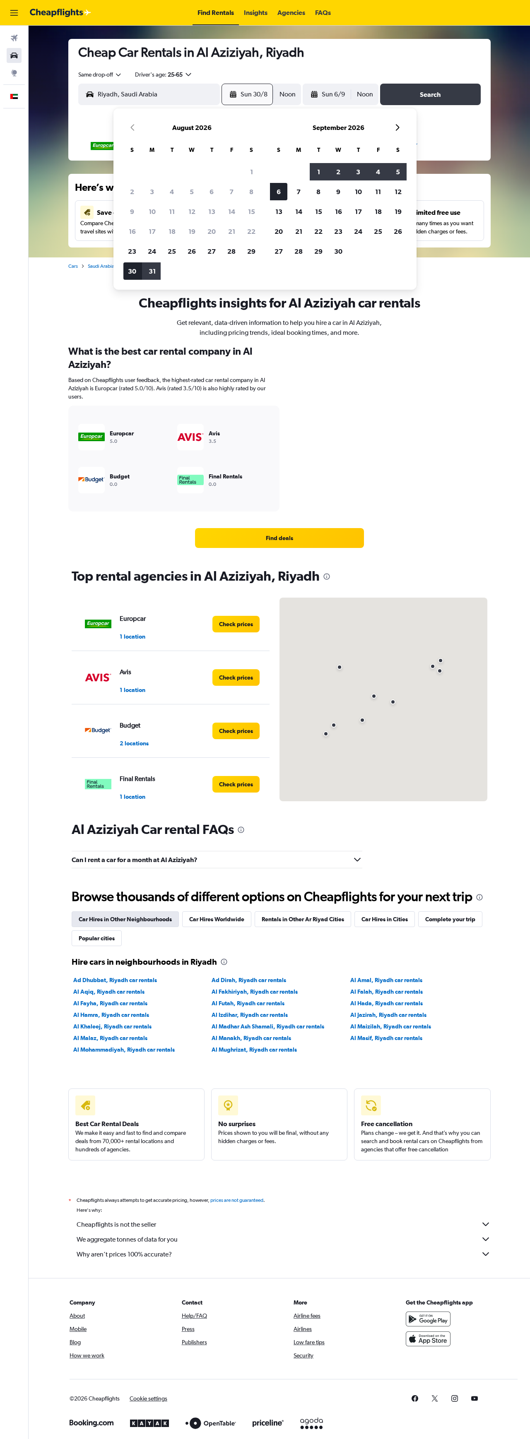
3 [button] (152, 191)
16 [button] (132, 231)
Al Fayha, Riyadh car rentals (110, 1003)
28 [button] (231, 251)
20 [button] (211, 231)
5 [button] (192, 191)
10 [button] (152, 211)
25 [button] (172, 251)
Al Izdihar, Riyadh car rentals (250, 1014)
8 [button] (251, 191)
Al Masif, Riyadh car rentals (386, 1038)
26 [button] (192, 251)
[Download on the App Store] (428, 1338)
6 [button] (212, 191)
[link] (279, 538)
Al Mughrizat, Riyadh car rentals (254, 1049)
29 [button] (251, 251)
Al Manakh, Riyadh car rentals (251, 1038)
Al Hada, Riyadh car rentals (386, 1003)
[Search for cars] (14, 55)
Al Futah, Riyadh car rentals (248, 1003)
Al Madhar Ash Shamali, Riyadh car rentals (268, 1026)
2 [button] (132, 191)
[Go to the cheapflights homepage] (60, 13)
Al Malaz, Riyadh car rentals (110, 1038)
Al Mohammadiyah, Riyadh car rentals (124, 1049)
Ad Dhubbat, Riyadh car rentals (115, 980)
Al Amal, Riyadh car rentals (386, 980)
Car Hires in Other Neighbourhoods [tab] (125, 919)
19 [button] (191, 231)
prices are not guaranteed (236, 1200)
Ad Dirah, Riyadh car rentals (249, 980)
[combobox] (100, 74)
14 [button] (231, 211)
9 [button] (132, 211)
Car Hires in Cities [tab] (384, 919)
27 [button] (211, 251)
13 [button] (211, 211)
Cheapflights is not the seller (116, 1224)
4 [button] (172, 191)
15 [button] (251, 211)
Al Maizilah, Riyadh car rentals (390, 1026)
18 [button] (172, 231)
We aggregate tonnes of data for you (127, 1239)
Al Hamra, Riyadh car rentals (111, 1014)
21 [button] (231, 231)
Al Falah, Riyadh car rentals (386, 991)
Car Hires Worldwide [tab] (216, 919)
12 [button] (191, 211)
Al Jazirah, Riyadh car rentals (388, 1014)
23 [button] (132, 251)
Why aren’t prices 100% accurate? (124, 1254)
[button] (14, 13)
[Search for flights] (14, 38)
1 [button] (251, 171)
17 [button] (152, 231)
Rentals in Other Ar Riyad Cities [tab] (303, 919)
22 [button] (251, 231)
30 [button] (132, 271)
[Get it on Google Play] (428, 1319)
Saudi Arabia (101, 266)
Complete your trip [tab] (450, 919)
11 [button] (172, 211)
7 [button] (231, 191)
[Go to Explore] (14, 73)
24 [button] (152, 251)
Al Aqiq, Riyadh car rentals (109, 991)
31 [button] (152, 271)
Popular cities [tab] (97, 938)
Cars (73, 266)
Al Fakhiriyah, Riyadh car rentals (255, 991)
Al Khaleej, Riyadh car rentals (112, 1026)
